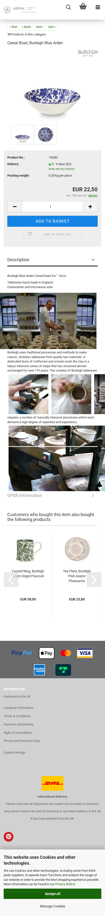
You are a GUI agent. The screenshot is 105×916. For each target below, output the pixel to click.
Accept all (52, 894)
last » (52, 27)
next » (40, 27)
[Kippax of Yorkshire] (19, 10)
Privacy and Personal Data (22, 741)
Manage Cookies (52, 906)
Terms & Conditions (17, 716)
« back (26, 27)
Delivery (13, 164)
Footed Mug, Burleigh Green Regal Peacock (28, 573)
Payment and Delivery (18, 724)
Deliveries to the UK (17, 696)
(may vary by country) (61, 168)
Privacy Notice (65, 884)
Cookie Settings (14, 752)
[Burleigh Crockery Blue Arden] (52, 87)
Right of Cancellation (18, 733)
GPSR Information (52, 441)
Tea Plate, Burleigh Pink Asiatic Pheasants (77, 576)
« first (13, 27)
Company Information (18, 708)
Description (18, 259)
